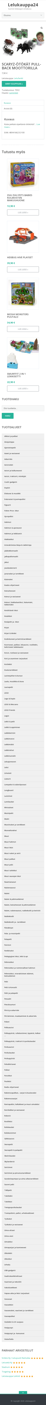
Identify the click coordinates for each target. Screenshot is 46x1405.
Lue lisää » (23, 212)
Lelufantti (18, 78)
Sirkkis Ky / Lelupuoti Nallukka (16, 1358)
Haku (7, 416)
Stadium (6, 1367)
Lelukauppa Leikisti (11, 1376)
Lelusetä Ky (7, 1362)
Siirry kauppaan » (14, 84)
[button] (41, 27)
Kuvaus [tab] (7, 103)
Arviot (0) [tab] (8, 108)
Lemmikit (13, 93)
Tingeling (6, 1371)
